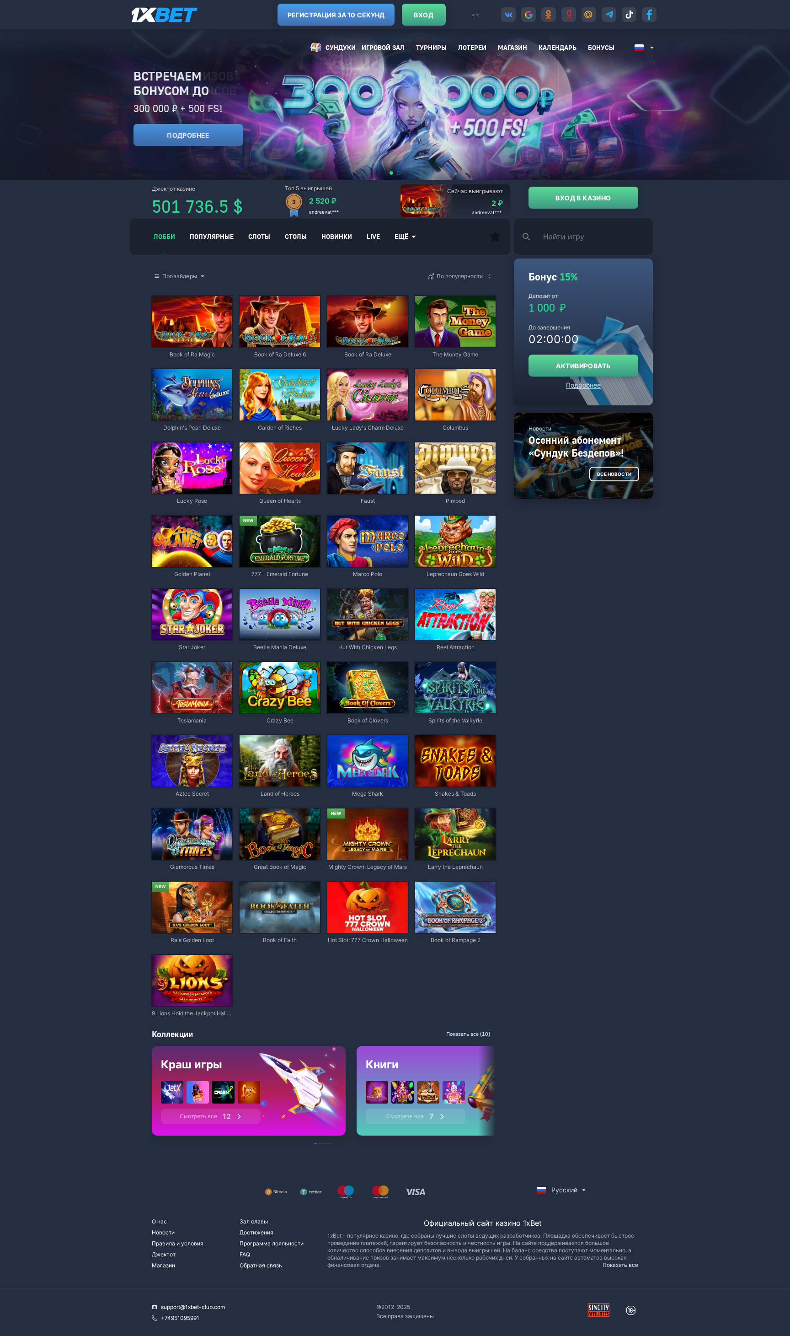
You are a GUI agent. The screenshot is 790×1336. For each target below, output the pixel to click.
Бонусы (601, 47)
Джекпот (164, 1254)
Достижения (256, 1232)
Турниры (431, 47)
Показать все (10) (468, 1033)
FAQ (245, 1254)
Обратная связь (261, 1265)
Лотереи (472, 47)
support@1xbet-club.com (193, 1307)
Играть (192, 343)
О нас (159, 1221)
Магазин (512, 47)
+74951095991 (180, 1317)
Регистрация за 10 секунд (336, 15)
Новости (163, 1232)
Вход (423, 15)
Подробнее (188, 135)
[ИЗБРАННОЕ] (495, 236)
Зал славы (254, 1221)
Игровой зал (383, 47)
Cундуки (341, 47)
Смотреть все (205, 1116)
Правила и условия (177, 1243)
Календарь (557, 47)
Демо (166, 296)
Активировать (583, 366)
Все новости (614, 474)
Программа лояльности (272, 1243)
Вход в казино (583, 198)
